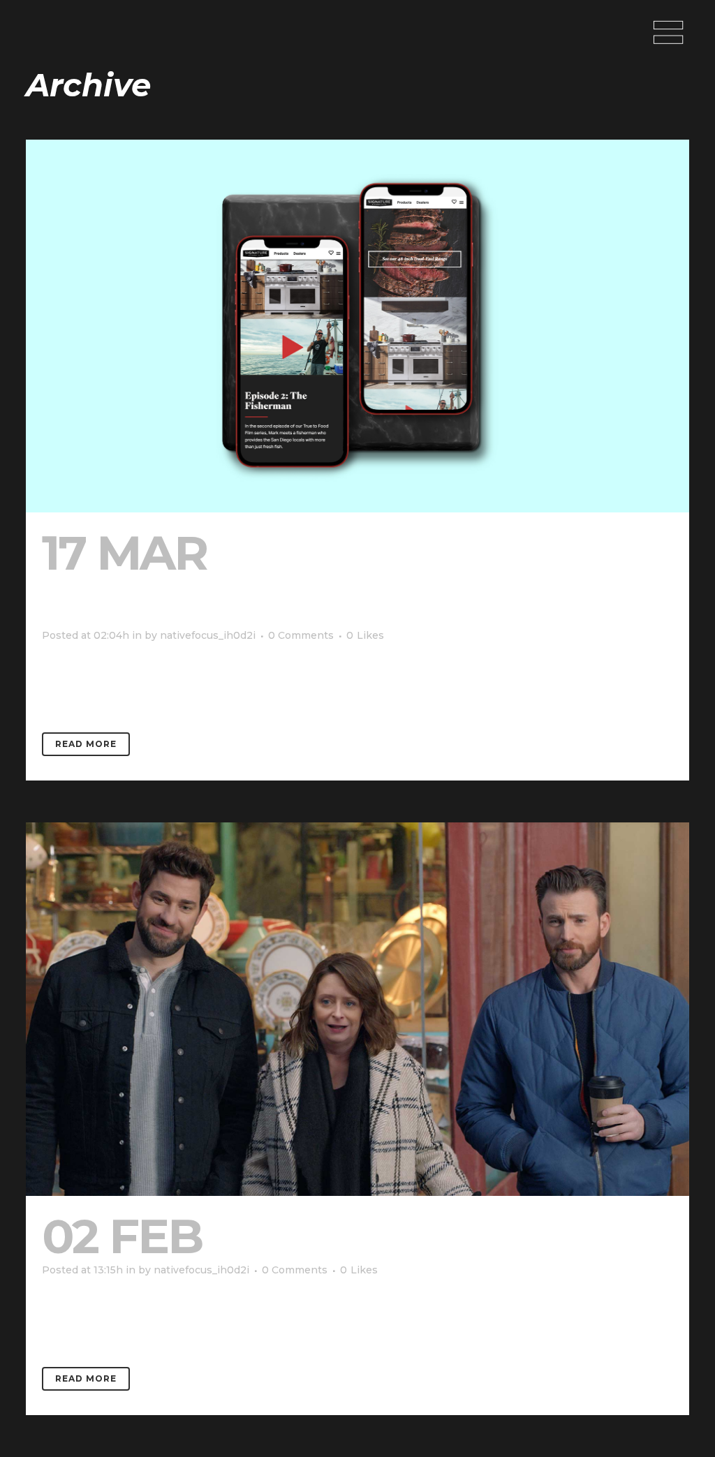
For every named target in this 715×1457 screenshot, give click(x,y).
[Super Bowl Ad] (357, 1008)
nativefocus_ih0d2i (208, 635)
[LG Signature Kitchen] (357, 326)
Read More (86, 744)
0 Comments (301, 635)
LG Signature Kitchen (301, 577)
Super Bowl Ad (414, 1236)
